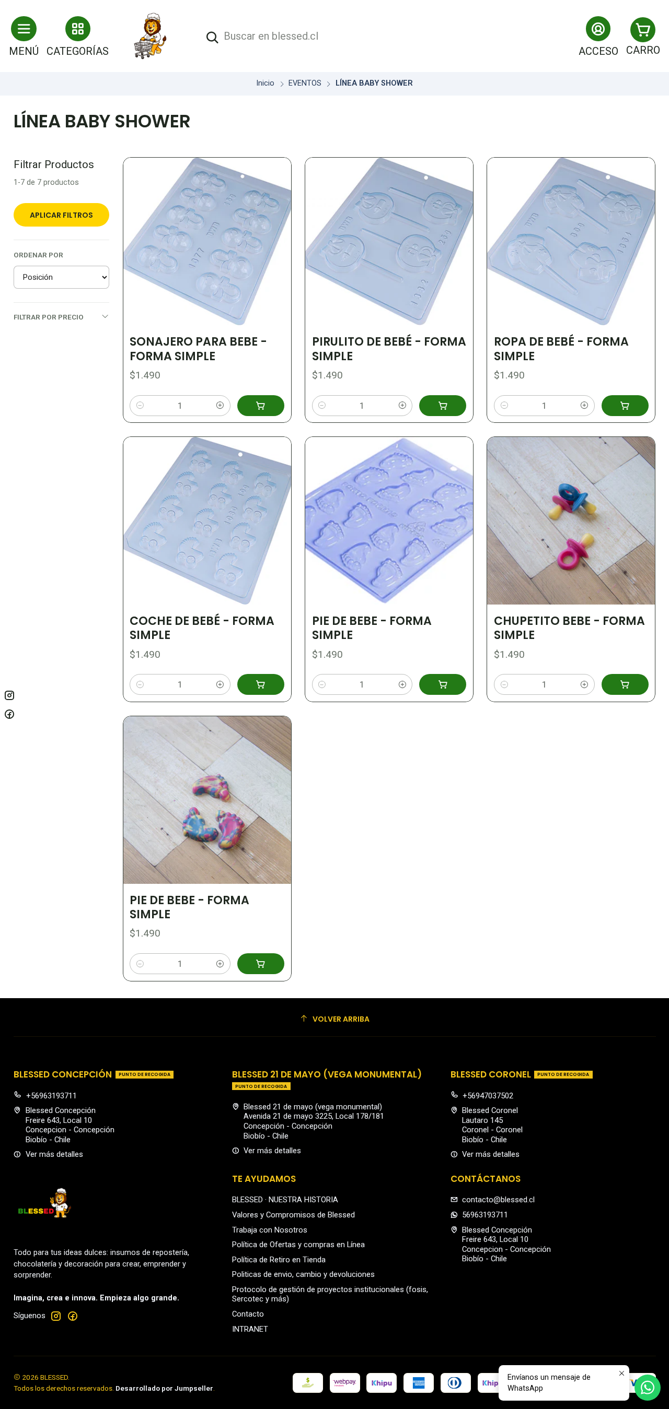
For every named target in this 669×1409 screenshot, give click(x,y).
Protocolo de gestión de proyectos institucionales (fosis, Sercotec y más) (330, 1294)
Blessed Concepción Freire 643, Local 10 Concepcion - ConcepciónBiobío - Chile (70, 1125)
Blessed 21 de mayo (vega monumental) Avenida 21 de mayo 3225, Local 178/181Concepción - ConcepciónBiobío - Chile (314, 1121)
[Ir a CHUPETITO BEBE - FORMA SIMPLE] (571, 521)
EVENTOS (305, 83)
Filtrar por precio (49, 317)
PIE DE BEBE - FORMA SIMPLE (372, 628)
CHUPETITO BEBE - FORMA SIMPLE (569, 628)
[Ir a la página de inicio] (150, 36)
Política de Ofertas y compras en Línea (298, 1244)
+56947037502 (488, 1095)
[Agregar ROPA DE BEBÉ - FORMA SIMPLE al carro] (625, 405)
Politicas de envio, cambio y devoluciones (303, 1274)
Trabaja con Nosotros (269, 1230)
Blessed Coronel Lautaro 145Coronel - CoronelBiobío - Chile (492, 1125)
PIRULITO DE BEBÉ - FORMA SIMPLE (389, 349)
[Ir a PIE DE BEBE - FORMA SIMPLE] (389, 521)
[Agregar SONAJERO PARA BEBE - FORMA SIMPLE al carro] (260, 405)
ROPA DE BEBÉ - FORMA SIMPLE (561, 349)
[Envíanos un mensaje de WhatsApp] (648, 1388)
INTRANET (250, 1329)
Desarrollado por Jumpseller (164, 1388)
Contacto (248, 1314)
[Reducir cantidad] (139, 406)
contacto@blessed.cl (498, 1199)
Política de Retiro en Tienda (279, 1259)
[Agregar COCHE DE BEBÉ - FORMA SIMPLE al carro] (260, 684)
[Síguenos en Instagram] (56, 1315)
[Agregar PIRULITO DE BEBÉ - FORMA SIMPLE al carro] (442, 405)
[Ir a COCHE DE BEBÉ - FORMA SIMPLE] (207, 521)
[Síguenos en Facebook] (72, 1315)
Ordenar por (38, 255)
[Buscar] (212, 38)
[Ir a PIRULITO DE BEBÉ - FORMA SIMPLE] (389, 241)
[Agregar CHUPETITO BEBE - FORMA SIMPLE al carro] (625, 684)
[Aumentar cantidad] (220, 406)
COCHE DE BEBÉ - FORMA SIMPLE (202, 628)
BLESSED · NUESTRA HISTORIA (285, 1199)
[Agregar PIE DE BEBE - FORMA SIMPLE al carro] (442, 684)
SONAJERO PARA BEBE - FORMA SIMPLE (198, 349)
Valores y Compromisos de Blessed (293, 1214)
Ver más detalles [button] (54, 1154)
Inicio (265, 83)
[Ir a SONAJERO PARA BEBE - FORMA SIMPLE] (207, 241)
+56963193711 (51, 1095)
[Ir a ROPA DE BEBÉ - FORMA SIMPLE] (571, 241)
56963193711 (485, 1214)
